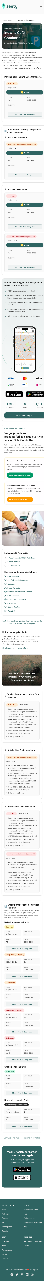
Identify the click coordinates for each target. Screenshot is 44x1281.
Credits (26, 1246)
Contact (5, 1259)
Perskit (4, 1254)
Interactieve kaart (31, 1210)
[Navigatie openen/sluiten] (41, 6)
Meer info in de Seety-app (25, 114)
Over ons (5, 1241)
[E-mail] (32, 1274)
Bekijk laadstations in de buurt (20, 475)
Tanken (5, 1218)
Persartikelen (7, 1250)
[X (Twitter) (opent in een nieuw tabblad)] (17, 1274)
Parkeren (5, 1214)
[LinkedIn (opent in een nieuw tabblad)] (27, 1274)
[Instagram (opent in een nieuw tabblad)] (22, 1274)
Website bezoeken (14, 562)
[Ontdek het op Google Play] (22, 1169)
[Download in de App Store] (14, 394)
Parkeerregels (7, 20)
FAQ (25, 1214)
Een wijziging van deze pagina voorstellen (22, 1138)
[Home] (9, 6)
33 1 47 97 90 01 (13, 566)
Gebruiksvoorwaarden (33, 1241)
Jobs (4, 1246)
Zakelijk (5, 1231)
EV (3, 1222)
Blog (25, 1227)
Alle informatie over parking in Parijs (15, 648)
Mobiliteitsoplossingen (33, 1222)
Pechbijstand (7, 1227)
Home (4, 1210)
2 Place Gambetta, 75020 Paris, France (18, 43)
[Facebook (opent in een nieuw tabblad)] (12, 1274)
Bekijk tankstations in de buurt (20, 499)
